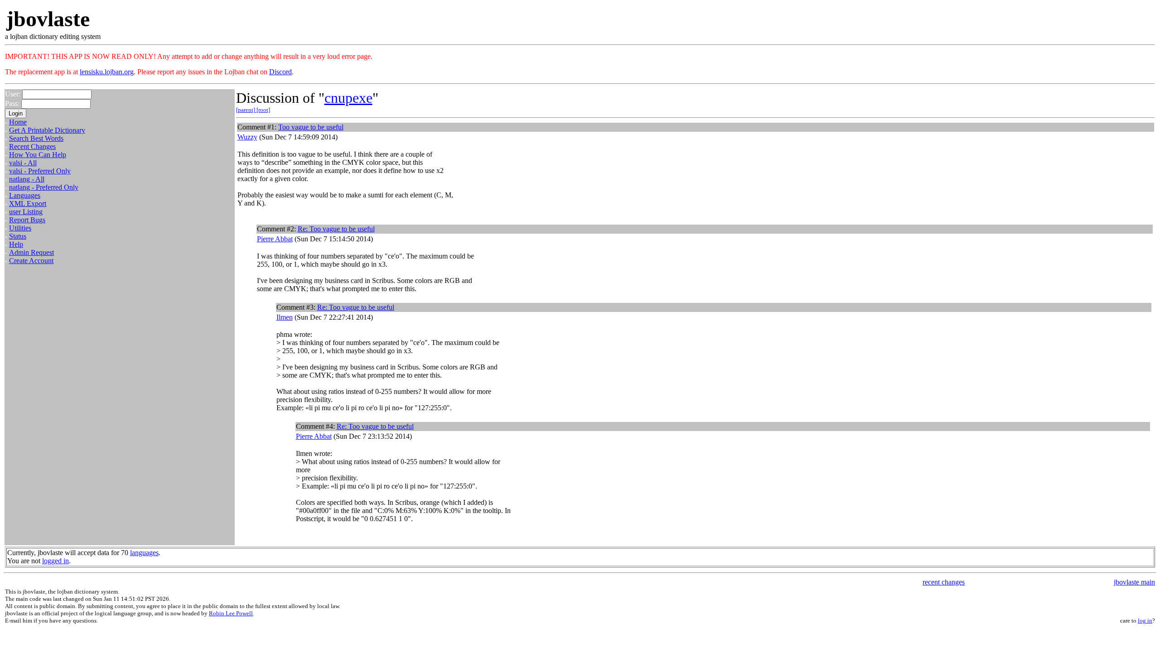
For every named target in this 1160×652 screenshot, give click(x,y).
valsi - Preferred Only (40, 171)
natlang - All (26, 179)
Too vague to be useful (310, 127)
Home (18, 122)
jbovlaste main (1134, 582)
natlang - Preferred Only (43, 187)
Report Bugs (27, 220)
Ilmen (284, 317)
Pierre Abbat (275, 239)
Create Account (31, 260)
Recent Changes (32, 146)
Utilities (20, 228)
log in (1145, 620)
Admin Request (31, 252)
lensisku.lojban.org (107, 72)
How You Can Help (37, 154)
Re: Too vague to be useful (336, 229)
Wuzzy (247, 137)
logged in (55, 561)
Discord (280, 72)
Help (16, 244)
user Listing (26, 212)
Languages (24, 195)
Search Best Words (36, 138)
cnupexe (348, 98)
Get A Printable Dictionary (47, 130)
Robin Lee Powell (231, 613)
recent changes (944, 582)
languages (144, 552)
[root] (263, 109)
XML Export (27, 203)
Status (17, 236)
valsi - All (23, 163)
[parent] (246, 109)
